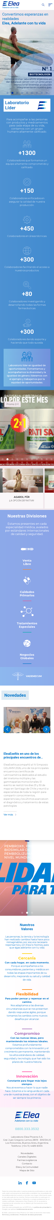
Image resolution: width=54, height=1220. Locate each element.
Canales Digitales (27, 1156)
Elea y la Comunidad (27, 1167)
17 (32, 463)
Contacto (27, 1163)
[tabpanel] (27, 763)
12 (7, 463)
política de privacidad (42, 1207)
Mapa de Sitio (27, 1170)
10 (47, 459)
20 (47, 463)
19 (42, 463)
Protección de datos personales (31, 1215)
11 (52, 459)
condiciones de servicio (25, 1209)
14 (17, 463)
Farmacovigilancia (27, 1160)
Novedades (27, 1153)
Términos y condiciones (10, 1215)
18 (37, 463)
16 (27, 463)
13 (12, 463)
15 (22, 463)
